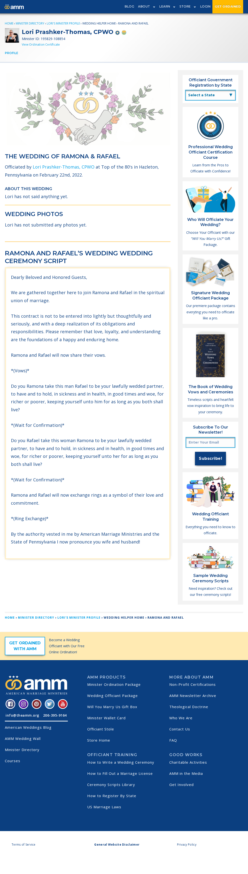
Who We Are (181, 717)
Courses (12, 760)
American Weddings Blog (28, 727)
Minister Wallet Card (106, 717)
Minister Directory (30, 23)
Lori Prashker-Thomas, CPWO (63, 167)
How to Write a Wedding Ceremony (120, 762)
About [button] (144, 6)
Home (9, 23)
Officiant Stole (100, 729)
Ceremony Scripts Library (111, 784)
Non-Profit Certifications (192, 684)
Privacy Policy (186, 844)
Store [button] (185, 6)
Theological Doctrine (188, 706)
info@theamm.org (22, 715)
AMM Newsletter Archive (192, 695)
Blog (129, 6)
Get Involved (181, 784)
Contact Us (179, 729)
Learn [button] (164, 6)
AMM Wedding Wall (23, 738)
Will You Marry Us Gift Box (112, 706)
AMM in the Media (186, 773)
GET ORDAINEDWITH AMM (25, 646)
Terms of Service (24, 844)
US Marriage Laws (104, 806)
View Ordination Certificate (41, 44)
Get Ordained (228, 6)
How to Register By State (111, 795)
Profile (11, 53)
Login (205, 6)
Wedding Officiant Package (112, 695)
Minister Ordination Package (114, 684)
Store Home (98, 740)
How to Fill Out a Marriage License (120, 773)
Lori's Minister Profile (63, 23)
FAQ (173, 740)
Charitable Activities (188, 762)
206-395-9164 (55, 715)
